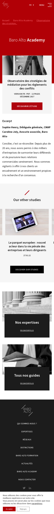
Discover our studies (27, 269)
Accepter (9, 509)
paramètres (37, 503)
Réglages (23, 509)
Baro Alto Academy (23, 20)
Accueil (5, 20)
